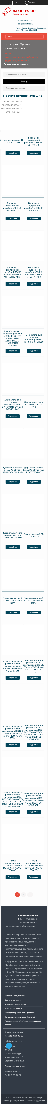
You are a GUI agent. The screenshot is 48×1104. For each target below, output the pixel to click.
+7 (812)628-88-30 (14, 1036)
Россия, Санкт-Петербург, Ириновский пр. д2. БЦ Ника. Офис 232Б (31, 29)
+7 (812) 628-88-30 (25, 21)
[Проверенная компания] (11, 1082)
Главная (7, 53)
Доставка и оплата (13, 1008)
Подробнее (12, 153)
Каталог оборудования (15, 996)
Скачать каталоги (13, 1000)
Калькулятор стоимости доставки (20, 1013)
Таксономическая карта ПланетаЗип (21, 1017)
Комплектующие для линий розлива (21, 57)
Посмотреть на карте (15, 1066)
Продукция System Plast (15, 60)
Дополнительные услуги (15, 1004)
